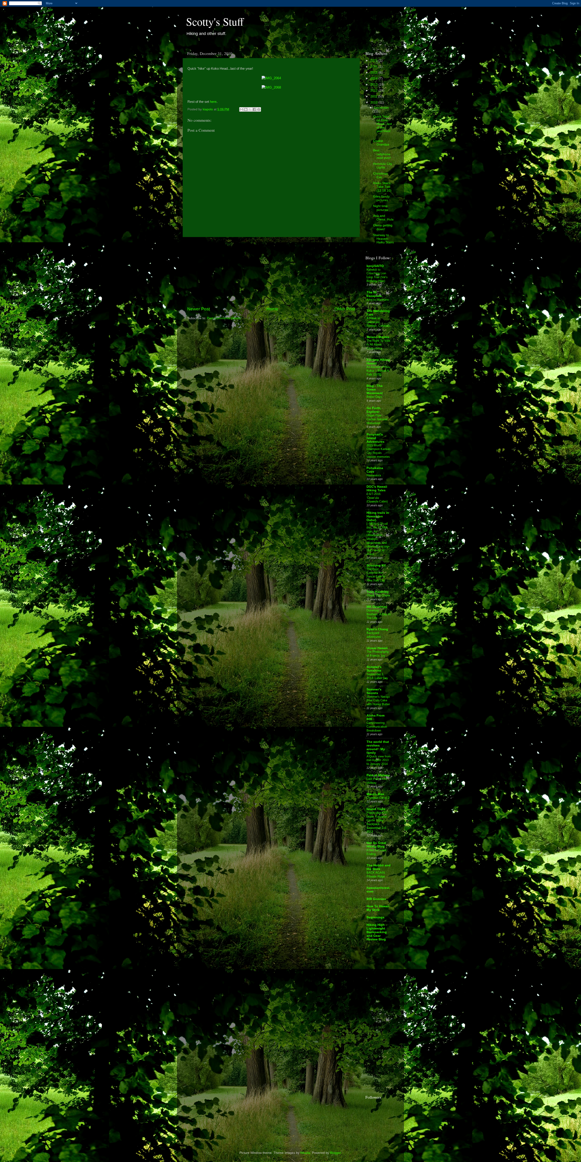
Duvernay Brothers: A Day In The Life (379, 614)
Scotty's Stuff (215, 21)
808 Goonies (376, 899)
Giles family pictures (381, 198)
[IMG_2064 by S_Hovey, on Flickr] (271, 78)
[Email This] (241, 109)
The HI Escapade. (375, 294)
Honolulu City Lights (382, 165)
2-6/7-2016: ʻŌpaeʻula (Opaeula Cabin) (377, 497)
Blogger (335, 1153)
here (213, 102)
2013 (374, 84)
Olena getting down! (382, 227)
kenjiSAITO (375, 266)
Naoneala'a (374, 475)
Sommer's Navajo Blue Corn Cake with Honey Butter (378, 700)
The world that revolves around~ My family (378, 747)
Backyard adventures (374, 634)
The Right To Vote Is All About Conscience (378, 344)
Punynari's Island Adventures (375, 438)
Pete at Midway (378, 775)
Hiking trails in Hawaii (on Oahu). (378, 516)
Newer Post (198, 309)
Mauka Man (375, 794)
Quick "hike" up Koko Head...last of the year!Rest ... (382, 126)
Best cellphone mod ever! (382, 154)
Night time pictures (380, 207)
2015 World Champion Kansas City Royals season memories (379, 451)
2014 (374, 78)
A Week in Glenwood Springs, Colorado (378, 321)
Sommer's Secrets (374, 691)
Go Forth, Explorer (374, 409)
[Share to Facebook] (254, 109)
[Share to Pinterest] (258, 109)
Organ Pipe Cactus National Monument (377, 419)
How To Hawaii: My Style (378, 908)
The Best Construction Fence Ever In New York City (376, 574)
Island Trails (376, 809)
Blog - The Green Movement (375, 389)
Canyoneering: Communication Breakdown (377, 726)
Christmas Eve (380, 175)
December (381, 107)
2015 (374, 72)
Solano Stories (378, 337)
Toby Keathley (378, 591)
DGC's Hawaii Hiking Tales (377, 488)
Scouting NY (376, 565)
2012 (374, 90)
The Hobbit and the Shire (379, 867)
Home (272, 309)
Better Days (374, 396)
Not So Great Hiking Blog (376, 844)
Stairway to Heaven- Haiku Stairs (383, 238)
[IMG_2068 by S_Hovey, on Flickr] (271, 87)
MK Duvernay (377, 606)
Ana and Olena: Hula (383, 217)
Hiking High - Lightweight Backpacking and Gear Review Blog (377, 932)
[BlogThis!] (246, 109)
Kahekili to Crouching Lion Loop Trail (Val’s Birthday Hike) (377, 275)
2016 (374, 66)
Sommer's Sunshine (374, 668)
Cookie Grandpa (381, 142)
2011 (374, 96)
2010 (374, 102)
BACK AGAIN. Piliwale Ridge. (376, 874)
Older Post (345, 309)
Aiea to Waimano (378, 299)
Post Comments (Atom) (224, 318)
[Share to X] (250, 109)
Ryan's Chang (377, 629)
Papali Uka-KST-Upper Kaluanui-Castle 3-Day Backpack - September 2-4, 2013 (377, 822)
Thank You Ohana (378, 595)
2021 (374, 60)
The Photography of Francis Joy (378, 653)
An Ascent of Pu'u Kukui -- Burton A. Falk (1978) (378, 370)
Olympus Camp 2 (378, 797)
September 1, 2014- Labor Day (377, 676)
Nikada (305, 1153)
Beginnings (375, 917)
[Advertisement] (271, 271)
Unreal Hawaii (377, 648)
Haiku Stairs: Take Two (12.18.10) (382, 186)
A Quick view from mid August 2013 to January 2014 (379, 760)
